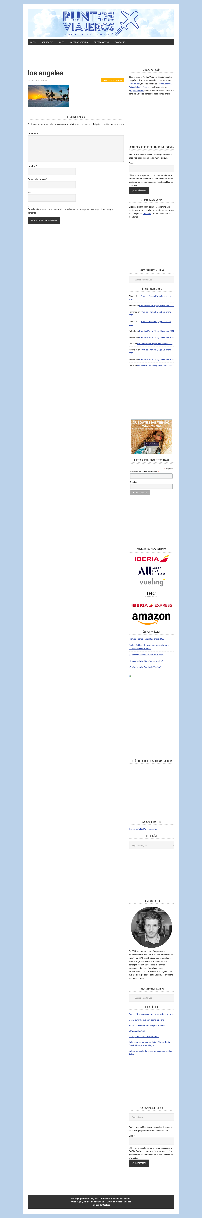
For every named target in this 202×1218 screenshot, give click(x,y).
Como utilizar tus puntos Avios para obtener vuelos (151, 1014)
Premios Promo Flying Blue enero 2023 (156, 305)
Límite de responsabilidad (119, 1201)
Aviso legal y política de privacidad (87, 1201)
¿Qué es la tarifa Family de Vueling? (145, 667)
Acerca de (134, 83)
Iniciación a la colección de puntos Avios (147, 1025)
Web (30, 192)
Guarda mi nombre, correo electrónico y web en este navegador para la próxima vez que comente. (70, 211)
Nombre (32, 166)
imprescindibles (137, 90)
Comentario (34, 133)
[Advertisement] (101, 61)
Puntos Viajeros (90, 1198)
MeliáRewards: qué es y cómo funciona (146, 1019)
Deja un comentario (112, 80)
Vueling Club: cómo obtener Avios (144, 1036)
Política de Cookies (101, 1204)
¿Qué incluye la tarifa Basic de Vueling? (146, 654)
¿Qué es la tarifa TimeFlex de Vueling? (146, 660)
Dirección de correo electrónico (144, 471)
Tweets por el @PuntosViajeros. (143, 828)
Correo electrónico (37, 179)
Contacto (147, 213)
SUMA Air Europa (137, 1030)
